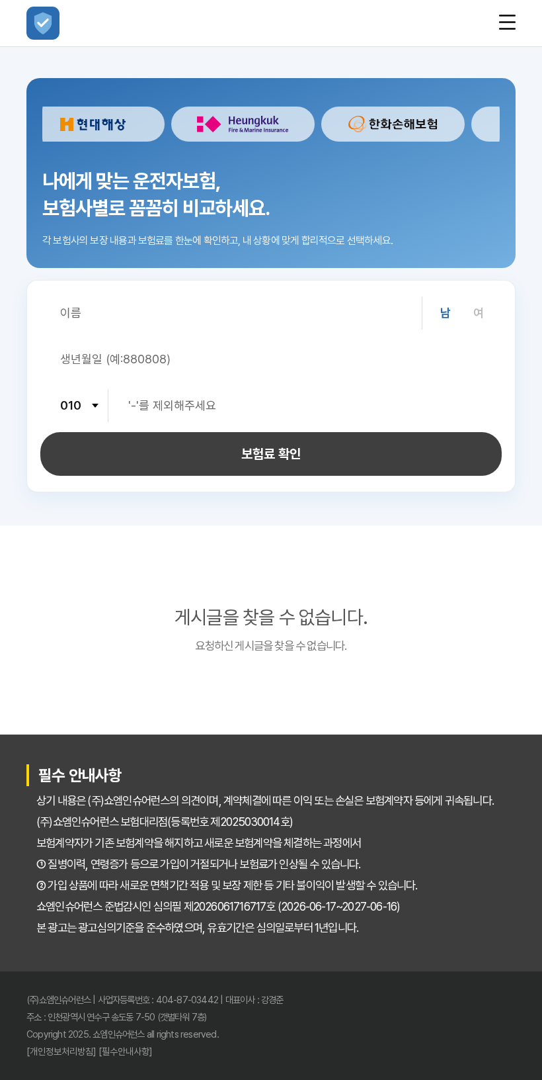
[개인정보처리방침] (61, 1051)
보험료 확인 (271, 454)
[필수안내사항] (125, 1051)
